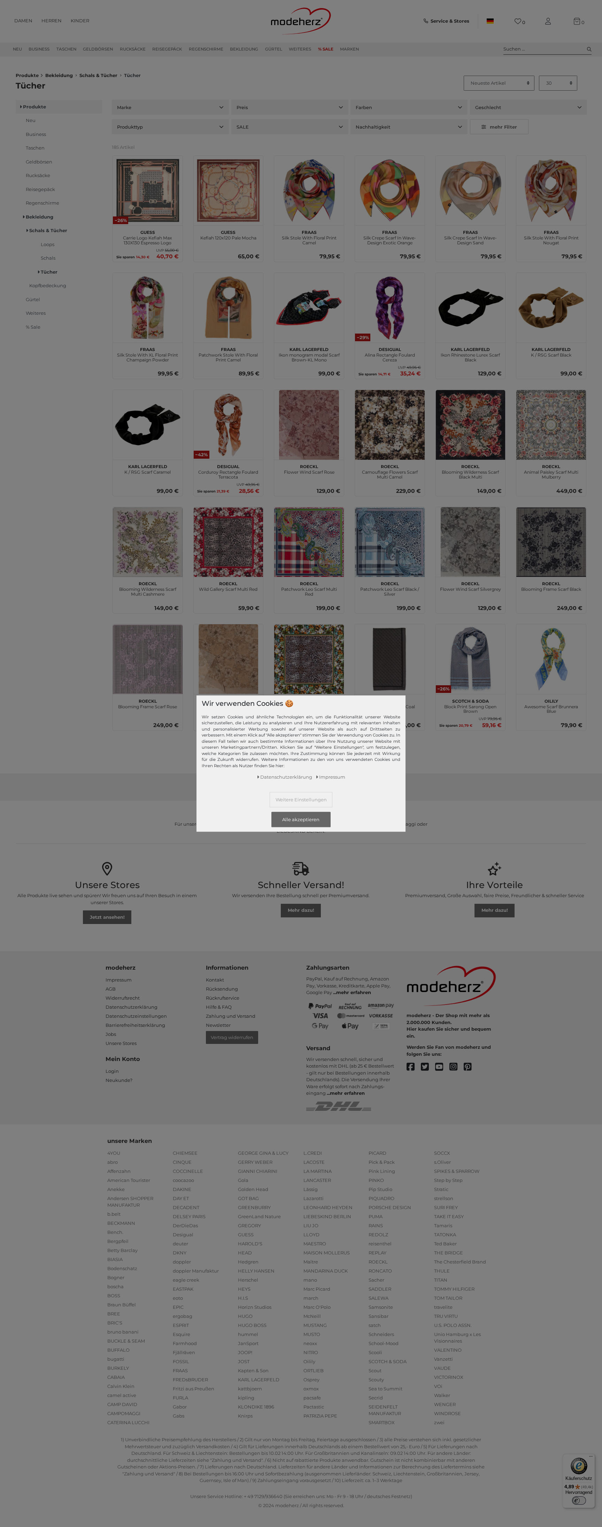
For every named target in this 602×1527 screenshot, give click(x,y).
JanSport (248, 1343)
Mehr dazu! (301, 910)
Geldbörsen (98, 49)
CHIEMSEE (185, 1153)
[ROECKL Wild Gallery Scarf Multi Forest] (309, 659)
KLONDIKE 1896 (256, 1407)
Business (39, 49)
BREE (113, 1313)
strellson (443, 1198)
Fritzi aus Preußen (193, 1388)
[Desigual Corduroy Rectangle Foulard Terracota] (228, 425)
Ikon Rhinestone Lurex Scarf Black (470, 353)
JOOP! (245, 1352)
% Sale (325, 49)
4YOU (113, 1153)
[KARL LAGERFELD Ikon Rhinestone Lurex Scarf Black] (470, 308)
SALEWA (378, 1298)
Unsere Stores (121, 1043)
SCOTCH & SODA (388, 1361)
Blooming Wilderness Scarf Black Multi (470, 471)
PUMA (376, 1216)
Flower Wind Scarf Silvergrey (470, 585)
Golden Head (253, 1189)
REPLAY (377, 1252)
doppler (182, 1262)
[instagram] (456, 1067)
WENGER (445, 1404)
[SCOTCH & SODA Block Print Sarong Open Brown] (470, 659)
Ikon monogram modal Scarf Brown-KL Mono (309, 353)
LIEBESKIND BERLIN (327, 1216)
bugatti (115, 1359)
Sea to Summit (385, 1388)
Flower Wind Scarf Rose (309, 468)
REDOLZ (378, 1234)
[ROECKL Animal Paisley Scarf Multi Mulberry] (551, 425)
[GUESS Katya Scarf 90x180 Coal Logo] (390, 659)
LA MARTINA (317, 1171)
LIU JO (310, 1225)
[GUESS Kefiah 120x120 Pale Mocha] (228, 191)
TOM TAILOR (448, 1298)
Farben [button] (364, 107)
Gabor (180, 1407)
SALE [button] (243, 127)
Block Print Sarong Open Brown (470, 705)
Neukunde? (119, 1080)
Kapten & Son (253, 1370)
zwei (439, 1422)
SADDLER (380, 1289)
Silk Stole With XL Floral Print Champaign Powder (147, 353)
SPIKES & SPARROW (456, 1171)
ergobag (182, 1316)
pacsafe (312, 1397)
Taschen (66, 49)
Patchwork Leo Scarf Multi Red (309, 588)
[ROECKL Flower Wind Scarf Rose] (309, 425)
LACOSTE (314, 1162)
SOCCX (442, 1153)
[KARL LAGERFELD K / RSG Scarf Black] (551, 308)
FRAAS (180, 1370)
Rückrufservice (222, 998)
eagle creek (186, 1280)
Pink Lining (382, 1171)
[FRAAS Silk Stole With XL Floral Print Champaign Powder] (148, 308)
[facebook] (414, 1067)
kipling (246, 1397)
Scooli (375, 1352)
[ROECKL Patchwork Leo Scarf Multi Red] (309, 542)
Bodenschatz (122, 1268)
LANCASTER (317, 1180)
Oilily (309, 1361)
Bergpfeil (118, 1241)
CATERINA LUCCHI (128, 1422)
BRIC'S (114, 1323)
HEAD (245, 1252)
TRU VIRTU (446, 1316)
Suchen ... (514, 49)
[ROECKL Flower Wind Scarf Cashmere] (228, 659)
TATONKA (445, 1234)
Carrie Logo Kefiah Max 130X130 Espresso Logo (147, 236)
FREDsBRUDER (190, 1379)
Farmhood (185, 1343)
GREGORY (249, 1225)
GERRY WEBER (255, 1162)
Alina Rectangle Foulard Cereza (390, 353)
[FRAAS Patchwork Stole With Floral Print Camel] (228, 308)
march (310, 1298)
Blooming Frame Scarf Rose (147, 703)
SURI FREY (446, 1207)
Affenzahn (119, 1171)
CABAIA (116, 1377)
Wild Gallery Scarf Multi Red (228, 585)
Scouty (376, 1379)
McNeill (312, 1316)
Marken (349, 49)
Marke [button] (124, 107)
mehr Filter (503, 127)
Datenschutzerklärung (131, 1007)
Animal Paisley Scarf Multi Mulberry (551, 471)
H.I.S (243, 1298)
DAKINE (182, 1189)
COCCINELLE (188, 1171)
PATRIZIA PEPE (320, 1416)
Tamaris (443, 1225)
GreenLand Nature (259, 1216)
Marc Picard (316, 1289)
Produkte (27, 75)
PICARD (377, 1153)
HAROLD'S (250, 1243)
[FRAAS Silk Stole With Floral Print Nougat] (551, 191)
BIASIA (115, 1259)
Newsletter (218, 1025)
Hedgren (248, 1262)
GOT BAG (248, 1198)
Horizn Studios (254, 1307)
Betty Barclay (122, 1250)
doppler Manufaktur (196, 1271)
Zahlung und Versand (230, 1016)
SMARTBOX (382, 1422)
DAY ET (181, 1198)
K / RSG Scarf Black (551, 351)
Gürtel (273, 49)
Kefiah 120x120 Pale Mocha (228, 234)
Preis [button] (242, 107)
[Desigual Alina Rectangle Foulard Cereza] (390, 308)
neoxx (310, 1343)
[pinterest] (471, 1067)
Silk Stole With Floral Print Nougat (551, 236)
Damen (23, 20)
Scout (375, 1370)
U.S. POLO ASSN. (453, 1325)
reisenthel (380, 1243)
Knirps (245, 1416)
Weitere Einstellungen (301, 799)
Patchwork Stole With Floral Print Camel (228, 353)
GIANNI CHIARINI (257, 1171)
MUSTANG (315, 1325)
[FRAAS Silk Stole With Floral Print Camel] (309, 191)
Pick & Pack (382, 1162)
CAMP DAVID (122, 1404)
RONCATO (380, 1271)
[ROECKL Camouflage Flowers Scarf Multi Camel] (390, 425)
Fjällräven (184, 1352)
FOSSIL (181, 1361)
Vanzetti (443, 1359)
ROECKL (378, 1262)
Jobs (111, 1034)
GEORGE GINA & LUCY (263, 1153)
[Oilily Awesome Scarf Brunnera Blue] (551, 659)
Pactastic (313, 1407)
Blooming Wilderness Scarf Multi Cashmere (147, 588)
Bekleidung (244, 49)
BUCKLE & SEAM (126, 1341)
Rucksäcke (133, 49)
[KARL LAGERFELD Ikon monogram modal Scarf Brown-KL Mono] (309, 308)
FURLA (180, 1397)
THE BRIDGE (448, 1252)
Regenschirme (206, 49)
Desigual (183, 1234)
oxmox (311, 1388)
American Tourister (128, 1180)
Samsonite (381, 1307)
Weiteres (300, 49)
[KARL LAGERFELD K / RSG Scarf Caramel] (148, 425)
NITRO (310, 1352)
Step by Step (448, 1180)
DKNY (179, 1252)
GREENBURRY (254, 1207)
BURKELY (118, 1368)
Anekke (116, 1189)
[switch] (579, 1500)
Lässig (310, 1189)
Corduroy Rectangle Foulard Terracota (228, 471)
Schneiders (381, 1334)
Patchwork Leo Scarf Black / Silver (389, 588)
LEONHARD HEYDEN (328, 1207)
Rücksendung (222, 989)
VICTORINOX (448, 1377)
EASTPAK (183, 1289)
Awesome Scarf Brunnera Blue (551, 705)
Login (112, 1071)
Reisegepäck (167, 49)
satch (375, 1325)
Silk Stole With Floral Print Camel (309, 236)
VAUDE (442, 1368)
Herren (51, 20)
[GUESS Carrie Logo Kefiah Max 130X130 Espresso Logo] (148, 191)
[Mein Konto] (549, 21)
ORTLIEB (313, 1370)
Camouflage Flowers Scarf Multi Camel (390, 471)
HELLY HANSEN (256, 1271)
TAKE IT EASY (449, 1216)
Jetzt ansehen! (107, 917)
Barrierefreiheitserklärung (135, 1025)
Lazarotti (313, 1198)
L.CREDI (312, 1153)
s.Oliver (442, 1162)
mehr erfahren (353, 992)
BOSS (113, 1295)
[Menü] (591, 1458)
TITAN (440, 1280)
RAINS (376, 1225)
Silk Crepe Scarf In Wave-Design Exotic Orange (389, 236)
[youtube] (442, 1067)
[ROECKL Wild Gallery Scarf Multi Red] (228, 542)
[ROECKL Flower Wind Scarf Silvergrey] (470, 542)
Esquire (181, 1334)
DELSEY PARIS (189, 1216)
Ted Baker (445, 1243)
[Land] (490, 21)
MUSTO (311, 1334)
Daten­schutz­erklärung (286, 776)
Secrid (376, 1397)
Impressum (119, 980)
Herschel (248, 1280)
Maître (310, 1262)
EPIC (178, 1307)
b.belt (114, 1214)
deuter (180, 1243)
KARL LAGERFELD (258, 1379)
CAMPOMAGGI (123, 1413)
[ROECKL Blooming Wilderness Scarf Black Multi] (470, 425)
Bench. (115, 1232)
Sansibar (378, 1316)
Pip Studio (380, 1189)
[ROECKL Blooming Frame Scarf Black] (551, 542)
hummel (248, 1334)
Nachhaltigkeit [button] (373, 127)
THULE (442, 1271)
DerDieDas (185, 1225)
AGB (111, 989)
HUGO (245, 1316)
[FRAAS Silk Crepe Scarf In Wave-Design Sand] (470, 191)
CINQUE (182, 1162)
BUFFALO (118, 1350)
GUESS (246, 1234)
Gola (243, 1180)
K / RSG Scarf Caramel (147, 468)
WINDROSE (447, 1413)
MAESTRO (314, 1243)
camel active (121, 1395)
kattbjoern (250, 1388)
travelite (443, 1307)
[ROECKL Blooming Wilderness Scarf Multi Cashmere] (148, 542)
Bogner (115, 1277)
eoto (178, 1298)
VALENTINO (448, 1350)
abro (112, 1162)
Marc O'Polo (317, 1307)
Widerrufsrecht (123, 998)
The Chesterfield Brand (460, 1262)
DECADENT (186, 1207)
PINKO (376, 1180)
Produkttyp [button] (130, 127)
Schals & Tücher (98, 75)
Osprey (311, 1379)
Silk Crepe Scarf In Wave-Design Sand (470, 236)
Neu (17, 49)
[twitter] (428, 1067)
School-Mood (384, 1343)
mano (310, 1280)
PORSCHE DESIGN (390, 1207)
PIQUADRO (381, 1198)
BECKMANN (121, 1223)
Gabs (178, 1416)
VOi (438, 1386)
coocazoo (183, 1180)
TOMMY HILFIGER (454, 1289)
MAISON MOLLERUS (326, 1252)
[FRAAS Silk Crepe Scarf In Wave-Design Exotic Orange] (390, 191)
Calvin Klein (120, 1386)
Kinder (80, 20)
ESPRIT (181, 1325)
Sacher (376, 1280)
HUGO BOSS (252, 1325)
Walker (442, 1395)
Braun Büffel (121, 1304)
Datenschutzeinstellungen (136, 1016)
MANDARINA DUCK (325, 1271)
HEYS (244, 1289)
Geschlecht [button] (488, 107)
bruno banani (123, 1332)
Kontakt (215, 980)
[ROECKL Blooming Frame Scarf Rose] (148, 659)
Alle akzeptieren (300, 819)
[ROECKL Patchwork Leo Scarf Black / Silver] (390, 542)
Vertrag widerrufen (232, 1037)
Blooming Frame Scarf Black (551, 585)
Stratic (441, 1189)
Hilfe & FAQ (219, 1007)
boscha (115, 1286)
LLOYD (311, 1234)
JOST (243, 1361)
